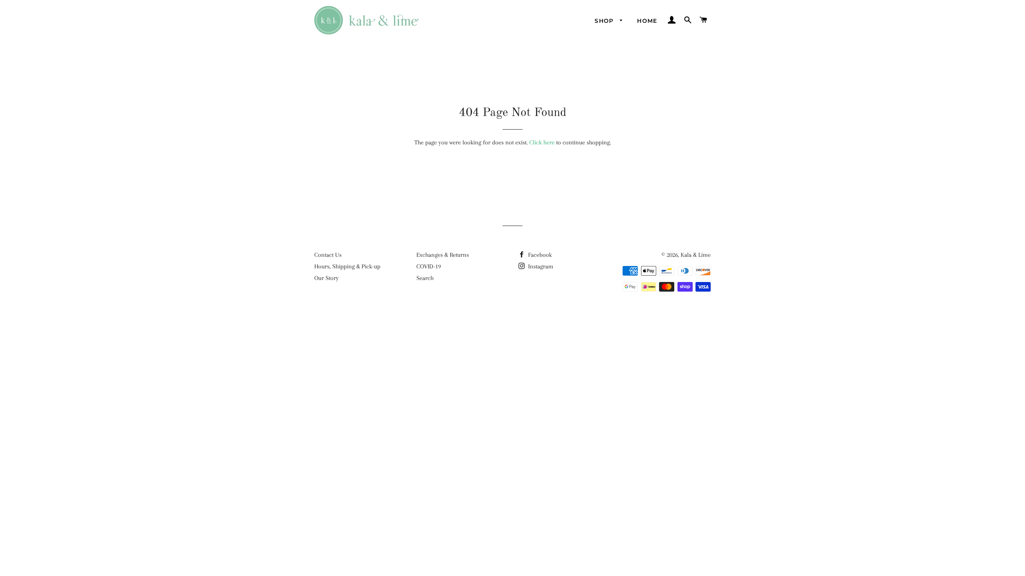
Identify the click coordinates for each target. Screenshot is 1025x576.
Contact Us (328, 254)
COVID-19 (428, 266)
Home (647, 20)
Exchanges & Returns (442, 254)
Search (425, 278)
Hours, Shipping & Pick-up (347, 266)
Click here (542, 142)
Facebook (539, 254)
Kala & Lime (696, 254)
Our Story (326, 278)
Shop (605, 20)
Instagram (540, 266)
